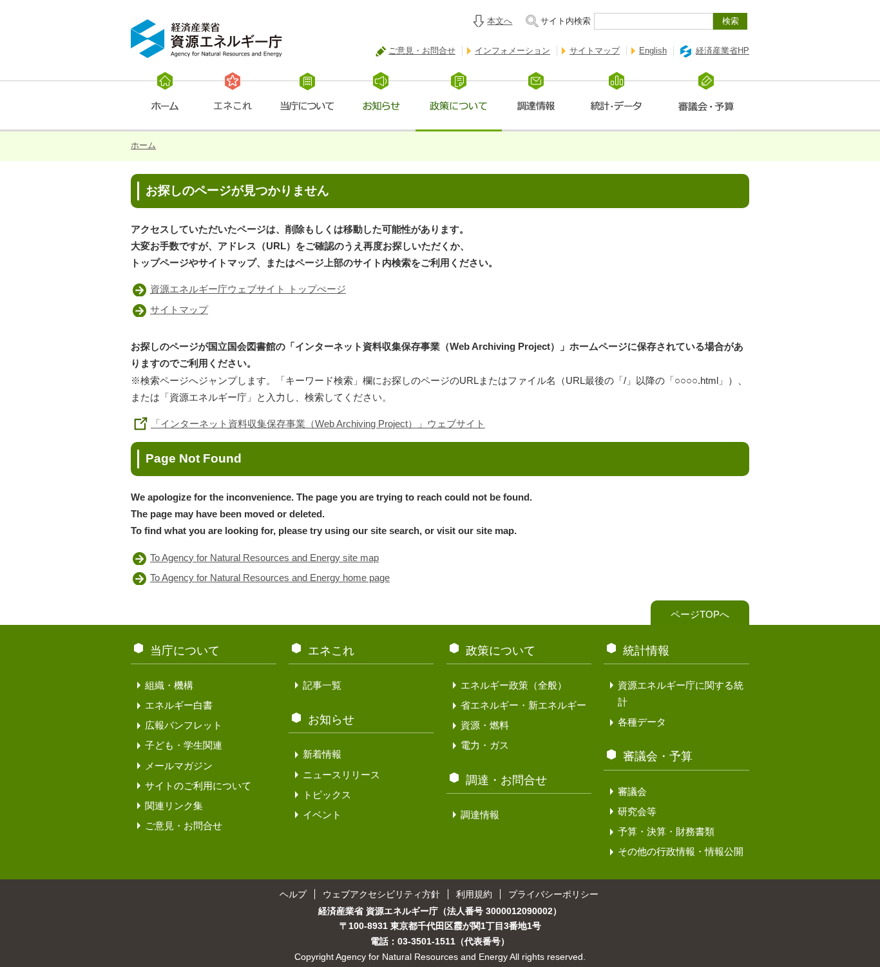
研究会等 (637, 811)
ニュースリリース (341, 774)
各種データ (642, 721)
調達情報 (480, 814)
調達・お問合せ (506, 780)
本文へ (499, 21)
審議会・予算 (658, 756)
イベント (322, 814)
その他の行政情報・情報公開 (680, 851)
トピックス (327, 794)
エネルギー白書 (179, 705)
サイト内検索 (565, 21)
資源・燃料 (485, 725)
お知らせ (331, 719)
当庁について (185, 650)
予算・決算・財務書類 (666, 831)
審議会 (632, 791)
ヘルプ (293, 894)
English (653, 50)
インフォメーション (512, 50)
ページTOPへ (700, 614)
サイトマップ (594, 50)
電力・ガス (485, 745)
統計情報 (646, 650)
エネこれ (331, 650)
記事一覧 (322, 685)
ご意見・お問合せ (421, 50)
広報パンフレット (183, 725)
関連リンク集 (174, 805)
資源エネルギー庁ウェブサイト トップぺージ (248, 288)
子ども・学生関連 (183, 745)
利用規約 (474, 894)
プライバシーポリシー (553, 894)
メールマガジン (179, 765)
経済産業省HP (722, 50)
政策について (500, 650)
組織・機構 (169, 685)
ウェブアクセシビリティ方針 (381, 894)
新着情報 (322, 754)
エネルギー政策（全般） (514, 685)
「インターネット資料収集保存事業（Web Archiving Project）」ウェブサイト (318, 423)
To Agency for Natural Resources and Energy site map (264, 557)
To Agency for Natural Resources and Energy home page (270, 577)
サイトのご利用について (198, 785)
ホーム (143, 145)
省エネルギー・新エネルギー (523, 705)
